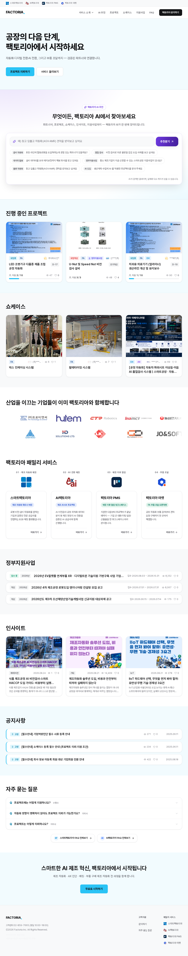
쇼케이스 (127, 12)
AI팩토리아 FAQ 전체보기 (115, 838)
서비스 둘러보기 (50, 71)
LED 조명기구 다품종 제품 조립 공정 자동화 (27, 266)
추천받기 (165, 141)
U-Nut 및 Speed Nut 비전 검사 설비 (85, 266)
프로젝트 (114, 12)
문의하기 (143, 924)
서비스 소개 (85, 12)
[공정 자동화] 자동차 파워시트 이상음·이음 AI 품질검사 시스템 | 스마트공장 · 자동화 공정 (154, 372)
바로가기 (35, 532)
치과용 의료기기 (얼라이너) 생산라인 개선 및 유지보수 (145, 266)
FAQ (151, 12)
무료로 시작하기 (94, 889)
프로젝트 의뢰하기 (20, 71)
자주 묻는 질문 (145, 930)
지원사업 (140, 12)
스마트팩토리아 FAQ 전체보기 (71, 838)
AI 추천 (101, 12)
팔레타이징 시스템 (79, 367)
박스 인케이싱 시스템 (21, 367)
